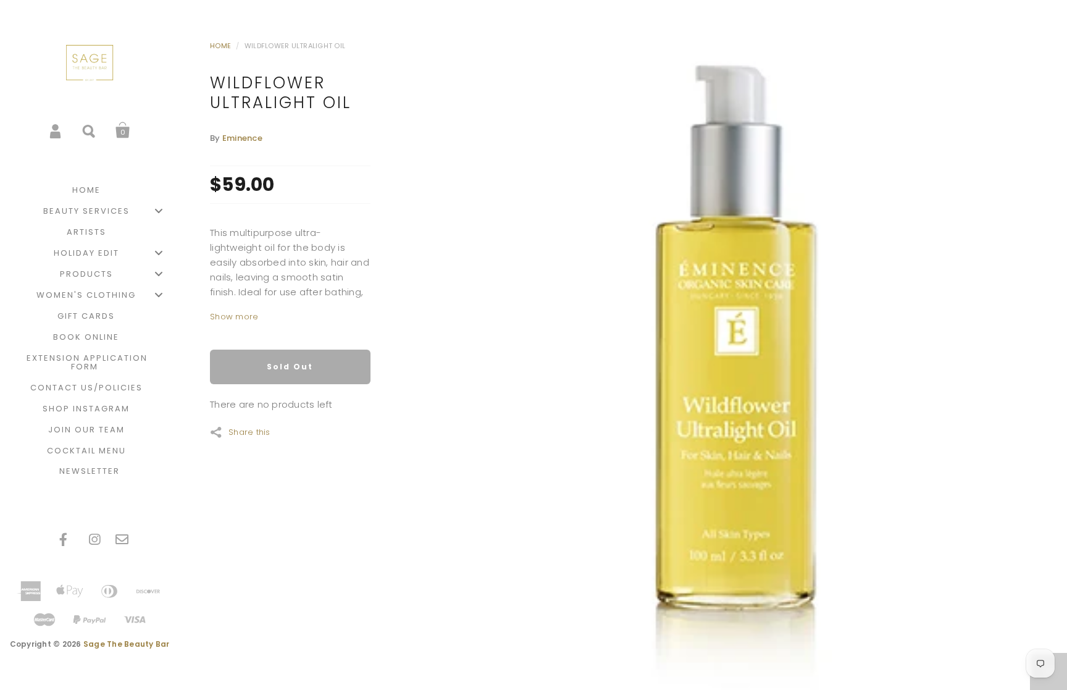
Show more (234, 317)
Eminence (242, 138)
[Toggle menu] (159, 210)
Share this (249, 431)
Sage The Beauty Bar (126, 644)
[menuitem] (89, 190)
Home (220, 46)
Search (89, 130)
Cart (123, 130)
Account (56, 130)
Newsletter (89, 471)
